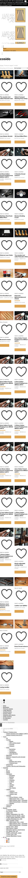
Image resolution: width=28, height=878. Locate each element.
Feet (10, 783)
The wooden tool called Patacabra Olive (21, 255)
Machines (9, 755)
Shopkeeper (10, 722)
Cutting (8, 740)
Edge (7, 747)
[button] (3, 46)
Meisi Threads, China (12, 820)
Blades (11, 741)
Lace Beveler (4, 648)
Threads (8, 795)
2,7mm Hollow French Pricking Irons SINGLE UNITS (6, 514)
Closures (11, 780)
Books (8, 771)
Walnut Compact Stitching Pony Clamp (21, 97)
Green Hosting (7, 716)
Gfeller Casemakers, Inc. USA (14, 814)
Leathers (11, 791)
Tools (4, 736)
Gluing (8, 772)
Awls (10, 760)
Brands (5, 808)
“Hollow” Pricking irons (10, 732)
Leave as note (4, 868)
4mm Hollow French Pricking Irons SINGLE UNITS (6, 427)
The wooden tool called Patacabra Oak (6, 97)
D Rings (11, 781)
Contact (5, 719)
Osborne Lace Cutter (6, 255)
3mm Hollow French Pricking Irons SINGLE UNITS (21, 470)
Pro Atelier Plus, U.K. (12, 831)
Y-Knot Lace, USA (11, 834)
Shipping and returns (9, 715)
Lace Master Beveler (6, 136)
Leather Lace (13, 794)
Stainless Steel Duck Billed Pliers (6, 216)
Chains (11, 778)
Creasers (12, 750)
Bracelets (12, 775)
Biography (6, 707)
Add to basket (5, 104)
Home (1, 65)
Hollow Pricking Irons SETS (14, 735)
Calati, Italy (9, 812)
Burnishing (12, 749)
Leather (8, 789)
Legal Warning (7, 710)
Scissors (11, 746)
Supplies (5, 767)
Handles (11, 785)
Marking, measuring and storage (15, 757)
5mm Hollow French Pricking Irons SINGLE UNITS (6, 383)
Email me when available (8, 876)
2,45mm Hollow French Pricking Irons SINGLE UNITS (21, 514)
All (7, 738)
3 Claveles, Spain (11, 809)
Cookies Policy (7, 712)
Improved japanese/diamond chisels (20, 297)
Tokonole (9, 805)
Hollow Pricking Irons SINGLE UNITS (17, 733)
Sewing (8, 758)
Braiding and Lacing (15, 761)
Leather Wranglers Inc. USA (14, 819)
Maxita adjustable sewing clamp (20, 564)
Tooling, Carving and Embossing (15, 766)
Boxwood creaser (5, 339)
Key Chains (12, 788)
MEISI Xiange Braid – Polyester (18, 802)
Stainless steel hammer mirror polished (4, 605)
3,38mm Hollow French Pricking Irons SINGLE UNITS (6, 470)
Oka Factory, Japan (12, 828)
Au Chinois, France (11, 811)
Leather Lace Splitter (21, 605)
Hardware (9, 774)
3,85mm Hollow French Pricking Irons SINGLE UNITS (21, 427)
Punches (11, 744)
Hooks (11, 786)
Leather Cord (13, 792)
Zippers (8, 806)
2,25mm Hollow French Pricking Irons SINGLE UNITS (6, 175)
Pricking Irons (13, 763)
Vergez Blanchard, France (13, 836)
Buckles (11, 777)
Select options (5, 184)
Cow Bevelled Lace (6, 295)
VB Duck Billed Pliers (21, 136)
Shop (4, 705)
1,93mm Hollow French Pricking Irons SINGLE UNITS (6, 556)
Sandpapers (12, 752)
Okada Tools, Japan (12, 826)
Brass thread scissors (21, 646)
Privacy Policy (7, 713)
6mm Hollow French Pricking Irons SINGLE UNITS (21, 339)
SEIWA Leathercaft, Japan (13, 833)
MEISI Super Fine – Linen (16, 798)
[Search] (3, 730)
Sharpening (9, 764)
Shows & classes (8, 709)
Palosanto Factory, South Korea (15, 829)
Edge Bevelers (13, 754)
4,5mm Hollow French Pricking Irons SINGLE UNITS (21, 383)
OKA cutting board (14, 743)
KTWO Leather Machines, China (15, 817)
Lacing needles (4, 687)
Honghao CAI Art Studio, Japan (15, 816)
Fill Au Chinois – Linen (15, 797)
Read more (4, 345)
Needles (11, 803)
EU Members (7, 718)
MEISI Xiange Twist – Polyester (18, 800)
